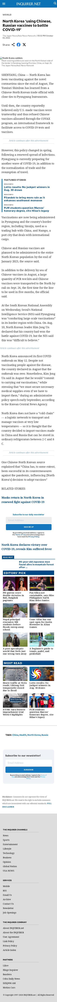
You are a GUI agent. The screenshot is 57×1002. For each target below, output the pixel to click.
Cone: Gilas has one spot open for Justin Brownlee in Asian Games (40, 623)
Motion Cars (9, 987)
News (5, 835)
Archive (7, 899)
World (7, 14)
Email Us (7, 895)
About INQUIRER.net (13, 928)
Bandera (7, 974)
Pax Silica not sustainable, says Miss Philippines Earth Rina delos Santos (41, 596)
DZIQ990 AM (9, 983)
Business (7, 857)
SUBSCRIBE (28, 769)
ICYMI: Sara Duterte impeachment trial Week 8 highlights (14, 712)
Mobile (6, 886)
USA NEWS (8, 870)
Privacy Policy (33, 536)
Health (22, 734)
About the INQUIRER (13, 932)
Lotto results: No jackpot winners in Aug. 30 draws (27, 188)
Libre (5, 965)
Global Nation (10, 866)
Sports (6, 839)
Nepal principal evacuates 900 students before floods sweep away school (13, 624)
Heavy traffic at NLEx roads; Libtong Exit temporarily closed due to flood (15, 686)
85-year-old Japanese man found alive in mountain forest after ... (36, 564)
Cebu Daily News (11, 978)
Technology (8, 853)
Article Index (9, 950)
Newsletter (8, 908)
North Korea (34, 734)
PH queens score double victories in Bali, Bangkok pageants (13, 596)
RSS (5, 890)
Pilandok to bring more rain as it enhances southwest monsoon (24, 199)
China (15, 734)
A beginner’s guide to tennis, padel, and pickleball (41, 651)
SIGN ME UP (29, 527)
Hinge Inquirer (10, 969)
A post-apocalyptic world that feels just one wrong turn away (14, 651)
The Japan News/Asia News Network (19, 35)
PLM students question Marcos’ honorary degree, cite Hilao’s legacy (26, 209)
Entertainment (10, 844)
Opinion (7, 861)
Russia (44, 734)
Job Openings (9, 912)
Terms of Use (20, 534)
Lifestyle (7, 848)
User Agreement (11, 936)
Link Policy (8, 941)
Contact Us (8, 903)
